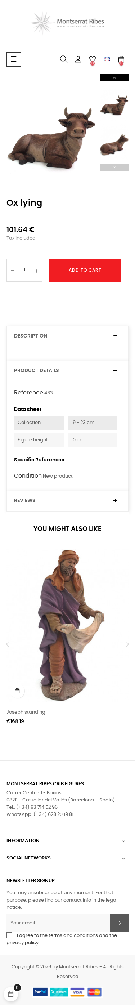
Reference (28, 393)
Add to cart (85, 270)
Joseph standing (25, 712)
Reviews (25, 500)
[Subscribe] (119, 923)
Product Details (36, 370)
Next (114, 77)
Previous (114, 167)
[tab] (67, 336)
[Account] (78, 59)
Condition (28, 476)
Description (30, 336)
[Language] (107, 59)
